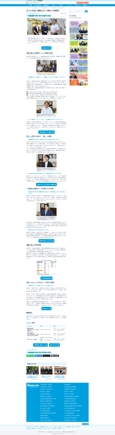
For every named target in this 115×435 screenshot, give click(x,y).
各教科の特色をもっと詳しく (46, 241)
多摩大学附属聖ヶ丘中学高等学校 (47, 406)
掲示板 (30, 5)
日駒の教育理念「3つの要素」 (45, 132)
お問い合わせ (54, 428)
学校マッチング (80, 2)
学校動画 (84, 5)
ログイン (86, 2)
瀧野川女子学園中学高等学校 (70, 403)
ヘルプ (63, 428)
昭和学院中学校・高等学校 (46, 396)
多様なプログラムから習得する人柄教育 (45, 184)
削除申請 (59, 428)
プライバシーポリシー (47, 428)
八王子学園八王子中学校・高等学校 (72, 415)
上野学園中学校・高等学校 (46, 386)
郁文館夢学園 (67, 384)
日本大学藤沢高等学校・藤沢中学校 (48, 413)
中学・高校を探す (38, 5)
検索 (86, 11)
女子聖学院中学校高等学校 (70, 398)
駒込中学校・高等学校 (45, 391)
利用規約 (40, 428)
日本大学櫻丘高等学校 (45, 410)
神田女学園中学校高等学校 (70, 386)
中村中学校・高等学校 (45, 408)
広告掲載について (34, 428)
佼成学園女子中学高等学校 (70, 389)
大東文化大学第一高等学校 (46, 403)
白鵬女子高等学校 (44, 415)
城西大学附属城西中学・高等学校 (71, 396)
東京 (39, 15)
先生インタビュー (31, 15)
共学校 (36, 15)
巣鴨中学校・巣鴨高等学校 (46, 401)
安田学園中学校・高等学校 (70, 420)
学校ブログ (77, 5)
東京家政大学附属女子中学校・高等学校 (73, 406)
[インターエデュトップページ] (33, 385)
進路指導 (49, 15)
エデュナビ (69, 5)
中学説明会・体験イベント (40, 345)
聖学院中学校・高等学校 (69, 401)
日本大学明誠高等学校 (69, 413)
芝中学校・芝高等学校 (45, 394)
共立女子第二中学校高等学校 (46, 389)
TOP (27, 426)
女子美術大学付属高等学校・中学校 (48, 398)
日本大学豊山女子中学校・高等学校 (72, 410)
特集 (53, 5)
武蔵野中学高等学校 (44, 418)
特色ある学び (44, 15)
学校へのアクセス (54, 345)
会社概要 (28, 428)
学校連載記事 (45, 5)
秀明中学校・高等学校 (69, 394)
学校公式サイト (45, 48)
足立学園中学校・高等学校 (46, 384)
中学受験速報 (68, 426)
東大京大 (61, 5)
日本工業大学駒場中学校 (32, 13)
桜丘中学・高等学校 (68, 391)
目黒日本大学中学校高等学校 (70, 418)
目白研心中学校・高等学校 (46, 420)
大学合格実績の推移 (45, 278)
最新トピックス (62, 426)
